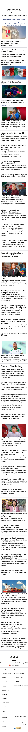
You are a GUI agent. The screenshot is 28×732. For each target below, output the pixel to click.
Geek (3, 711)
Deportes (4, 694)
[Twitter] (14, 657)
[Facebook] (11, 657)
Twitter (3, 722)
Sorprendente (6, 702)
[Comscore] (14, 665)
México (13, 12)
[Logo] (14, 9)
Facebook (4, 717)
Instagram (4, 726)
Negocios (4, 698)
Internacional (19, 12)
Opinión (4, 686)
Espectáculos (5, 707)
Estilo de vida (5, 690)
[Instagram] (17, 657)
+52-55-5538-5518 (19, 673)
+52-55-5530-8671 (19, 677)
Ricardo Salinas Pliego (9, 15)
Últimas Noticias (5, 12)
